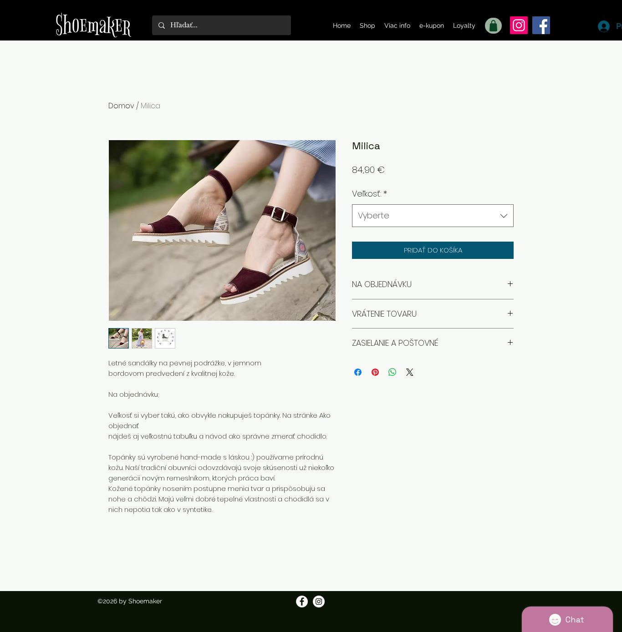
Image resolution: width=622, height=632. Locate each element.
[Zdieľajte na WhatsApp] (392, 372)
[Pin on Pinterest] (375, 372)
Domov (121, 106)
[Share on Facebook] (357, 372)
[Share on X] (409, 372)
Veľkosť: (369, 193)
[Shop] (493, 26)
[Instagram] (519, 25)
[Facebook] (541, 25)
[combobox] (433, 215)
